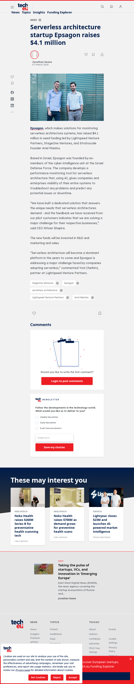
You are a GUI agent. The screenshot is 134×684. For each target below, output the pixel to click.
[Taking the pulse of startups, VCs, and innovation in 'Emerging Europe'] (43, 569)
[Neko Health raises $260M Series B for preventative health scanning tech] (28, 497)
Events (112, 629)
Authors (93, 634)
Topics (26, 12)
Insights (39, 12)
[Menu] (12, 7)
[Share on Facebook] (12, 92)
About (92, 629)
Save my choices (54, 447)
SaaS (52, 638)
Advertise (94, 643)
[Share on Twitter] (12, 99)
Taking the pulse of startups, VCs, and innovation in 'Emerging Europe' (77, 571)
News (15, 12)
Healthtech (21, 511)
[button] (67, 97)
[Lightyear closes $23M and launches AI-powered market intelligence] (106, 497)
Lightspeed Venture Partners (48, 297)
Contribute (94, 638)
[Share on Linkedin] (12, 105)
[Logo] (24, 6)
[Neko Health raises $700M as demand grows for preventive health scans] (67, 497)
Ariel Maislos (82, 297)
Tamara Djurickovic (101, 537)
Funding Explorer (59, 12)
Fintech (97, 511)
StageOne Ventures (42, 282)
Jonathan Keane (67, 598)
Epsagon (36, 128)
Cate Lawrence (21, 541)
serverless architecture (44, 290)
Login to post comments (67, 381)
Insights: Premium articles (35, 638)
